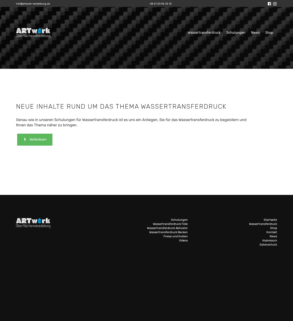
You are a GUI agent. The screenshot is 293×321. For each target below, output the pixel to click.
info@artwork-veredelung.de (33, 3)
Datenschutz (268, 244)
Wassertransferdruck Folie (170, 224)
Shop (269, 32)
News (255, 32)
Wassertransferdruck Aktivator (167, 228)
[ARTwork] (33, 30)
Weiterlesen (38, 139)
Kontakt (271, 232)
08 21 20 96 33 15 (161, 3)
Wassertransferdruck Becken (168, 232)
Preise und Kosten (175, 236)
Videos (183, 240)
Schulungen (235, 32)
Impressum (269, 240)
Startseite (270, 219)
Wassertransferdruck (204, 32)
